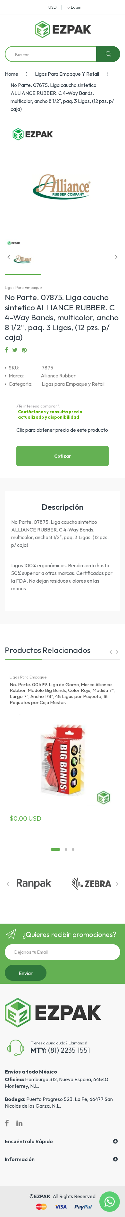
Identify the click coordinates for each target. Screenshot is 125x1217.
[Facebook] (6, 350)
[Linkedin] (19, 1123)
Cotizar (62, 456)
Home (11, 74)
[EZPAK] (63, 29)
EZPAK (42, 1196)
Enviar (26, 973)
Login (76, 7)
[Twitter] (15, 350)
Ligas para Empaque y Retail (67, 74)
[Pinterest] (24, 350)
